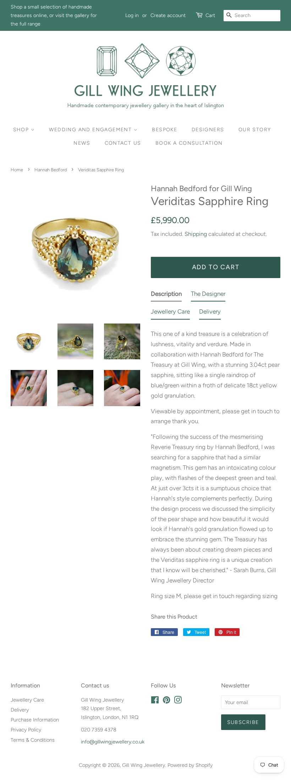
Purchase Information (35, 720)
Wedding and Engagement (91, 130)
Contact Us (123, 143)
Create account (168, 15)
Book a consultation (189, 143)
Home (17, 169)
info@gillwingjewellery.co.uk (112, 741)
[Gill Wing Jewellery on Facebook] (155, 701)
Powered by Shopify (190, 765)
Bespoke (164, 130)
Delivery (20, 710)
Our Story (254, 130)
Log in (132, 15)
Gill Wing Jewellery (143, 765)
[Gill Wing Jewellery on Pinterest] (166, 701)
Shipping (196, 234)
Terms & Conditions (33, 740)
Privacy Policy (26, 729)
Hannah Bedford (50, 169)
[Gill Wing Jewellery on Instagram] (178, 701)
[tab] (166, 295)
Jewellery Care (27, 700)
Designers (208, 130)
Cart (210, 15)
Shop (22, 130)
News (81, 143)
